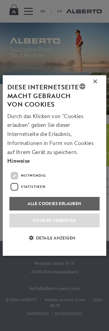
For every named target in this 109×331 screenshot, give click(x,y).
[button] (55, 241)
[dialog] (54, 165)
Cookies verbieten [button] (54, 220)
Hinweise (18, 161)
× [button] (95, 82)
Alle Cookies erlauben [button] (54, 203)
